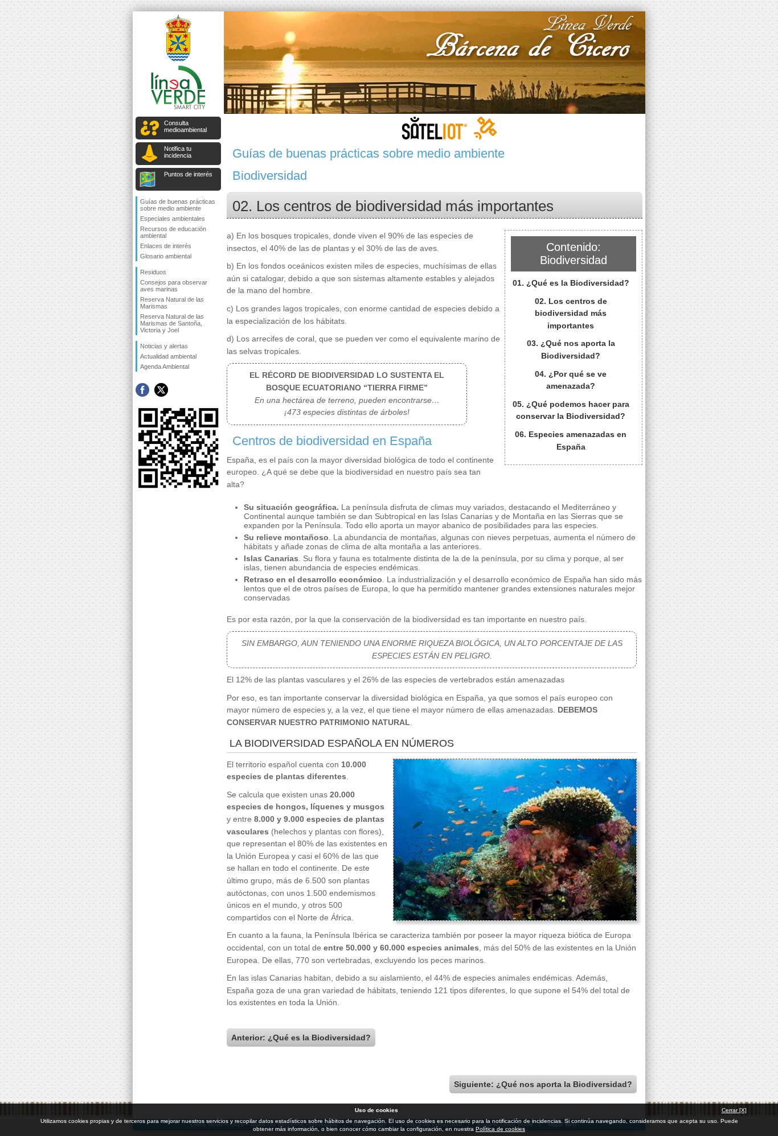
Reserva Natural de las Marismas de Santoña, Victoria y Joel (172, 323)
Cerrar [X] (734, 1110)
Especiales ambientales (172, 218)
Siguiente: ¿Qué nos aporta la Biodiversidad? (543, 1084)
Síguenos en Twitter (161, 390)
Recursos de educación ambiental (173, 232)
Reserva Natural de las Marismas (172, 303)
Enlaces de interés (165, 245)
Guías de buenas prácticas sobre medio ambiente (177, 205)
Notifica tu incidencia (177, 152)
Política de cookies (500, 1129)
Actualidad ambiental (168, 356)
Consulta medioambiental (185, 126)
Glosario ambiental (165, 256)
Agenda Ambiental (164, 366)
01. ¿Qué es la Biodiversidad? (571, 282)
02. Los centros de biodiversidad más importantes (571, 313)
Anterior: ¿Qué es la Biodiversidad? (301, 1037)
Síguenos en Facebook (142, 390)
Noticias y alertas (164, 346)
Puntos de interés (188, 174)
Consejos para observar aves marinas (173, 286)
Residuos (153, 272)
